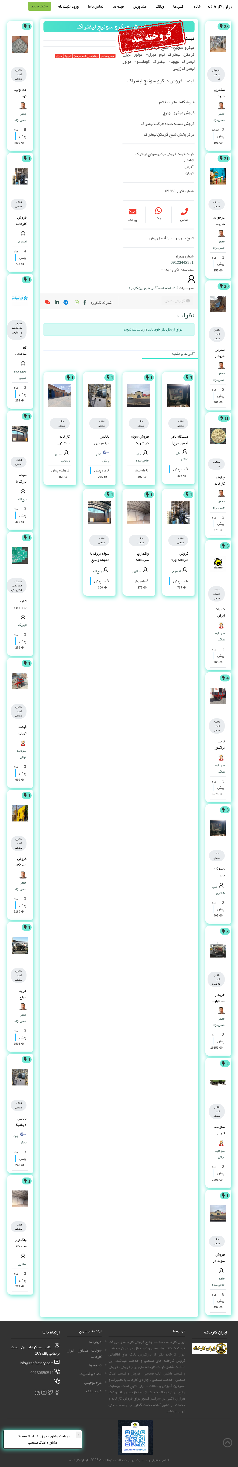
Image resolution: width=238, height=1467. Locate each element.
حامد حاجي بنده (218, 1281)
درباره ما (95, 1342)
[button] (76, 302)
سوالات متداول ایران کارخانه (84, 1353)
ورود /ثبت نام (68, 6)
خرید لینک (94, 1391)
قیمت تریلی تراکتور (21, 733)
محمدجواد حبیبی (19, 374)
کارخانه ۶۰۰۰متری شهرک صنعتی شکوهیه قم (60, 446)
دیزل (59, 56)
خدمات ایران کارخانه (219, 615)
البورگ (22, 624)
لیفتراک (93, 56)
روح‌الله (97, 571)
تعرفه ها (95, 1365)
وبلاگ (160, 6)
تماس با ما (95, 6)
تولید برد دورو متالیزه (19, 607)
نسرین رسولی (62, 457)
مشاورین (139, 6)
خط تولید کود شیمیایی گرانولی (20, 99)
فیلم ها (118, 6)
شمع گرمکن (80, 56)
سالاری (136, 571)
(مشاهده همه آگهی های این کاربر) (153, 288)
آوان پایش (102, 457)
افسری (176, 571)
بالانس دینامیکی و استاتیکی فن (100, 443)
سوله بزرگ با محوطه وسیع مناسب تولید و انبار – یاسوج (99, 563)
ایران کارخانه (220, 6)
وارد (144, 329)
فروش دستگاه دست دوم (21, 868)
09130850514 (41, 1373)
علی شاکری (218, 889)
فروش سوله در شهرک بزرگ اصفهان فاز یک (139, 446)
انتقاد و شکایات (90, 1374)
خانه (197, 6)
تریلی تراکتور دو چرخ (219, 747)
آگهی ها (179, 6)
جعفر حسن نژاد (218, 116)
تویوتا (67, 56)
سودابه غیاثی (220, 636)
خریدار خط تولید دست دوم (218, 1004)
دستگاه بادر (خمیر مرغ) (219, 878)
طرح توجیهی (93, 1382)
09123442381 (182, 262)
